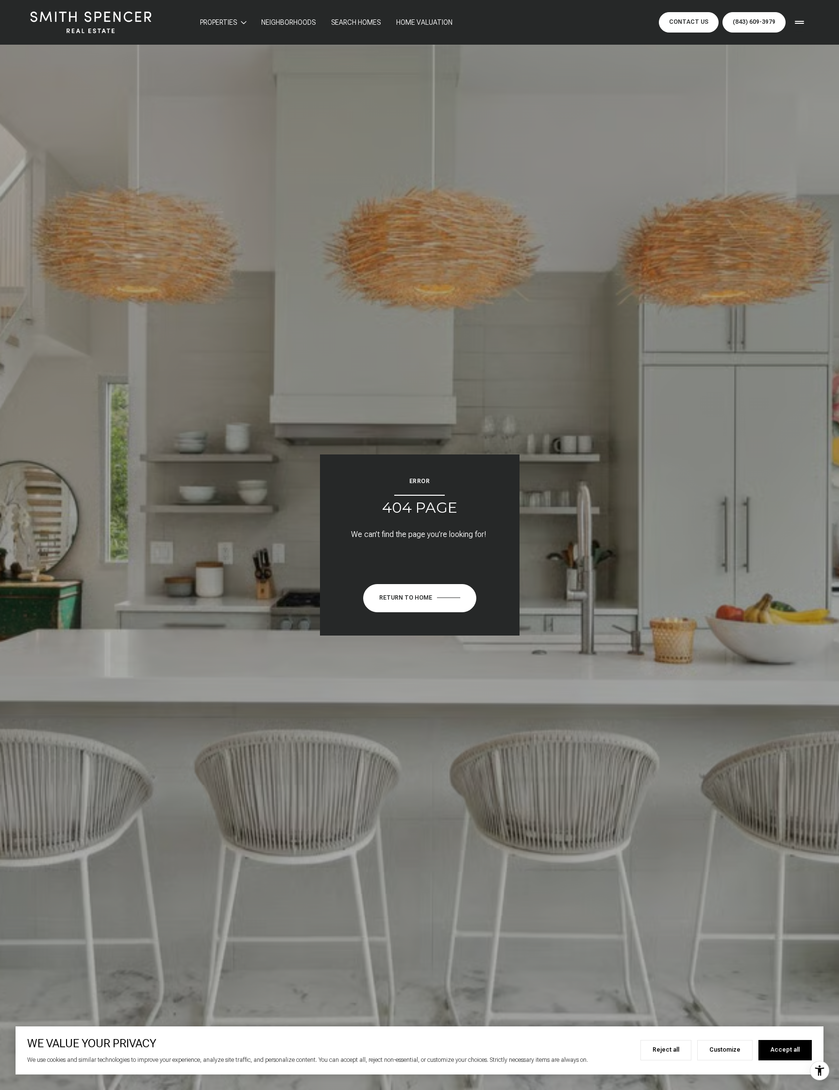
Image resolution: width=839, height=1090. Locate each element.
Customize (724, 1049)
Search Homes (356, 22)
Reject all (666, 1049)
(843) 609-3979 (754, 21)
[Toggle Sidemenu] (799, 22)
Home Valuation (424, 22)
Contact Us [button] (688, 21)
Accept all (785, 1049)
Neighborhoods (288, 22)
